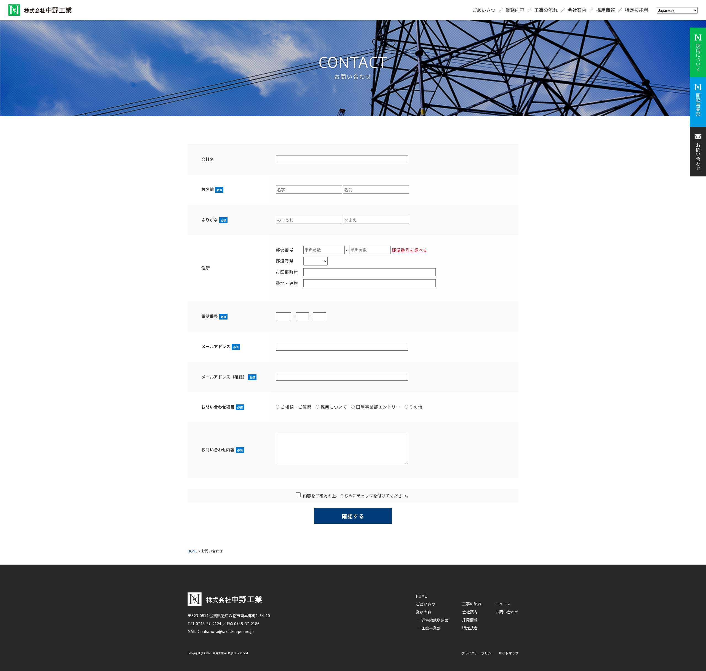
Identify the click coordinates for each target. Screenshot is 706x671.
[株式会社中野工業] (40, 10)
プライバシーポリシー (477, 653)
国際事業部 (431, 628)
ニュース (502, 603)
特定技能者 (636, 9)
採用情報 (605, 9)
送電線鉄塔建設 (434, 620)
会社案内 (577, 9)
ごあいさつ (484, 9)
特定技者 (470, 627)
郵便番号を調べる (410, 250)
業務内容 (515, 9)
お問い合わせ (506, 611)
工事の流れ (546, 9)
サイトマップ (508, 653)
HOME (421, 596)
